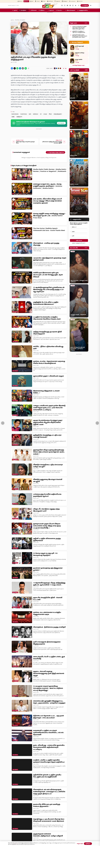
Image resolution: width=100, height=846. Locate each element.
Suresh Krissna (24, 114)
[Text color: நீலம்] (56, 68)
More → (86, 22)
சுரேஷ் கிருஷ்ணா (58, 114)
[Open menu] (90, 5)
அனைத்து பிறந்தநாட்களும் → (79, 65)
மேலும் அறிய (80, 843)
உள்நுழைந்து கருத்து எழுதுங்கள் (56, 152)
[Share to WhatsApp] (17, 68)
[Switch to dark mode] (75, 5)
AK (40, 114)
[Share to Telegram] (20, 68)
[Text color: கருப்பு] (54, 68)
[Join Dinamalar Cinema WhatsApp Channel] (73, 5)
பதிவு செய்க (79, 240)
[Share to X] (15, 68)
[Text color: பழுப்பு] (58, 68)
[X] (65, 5)
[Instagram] (70, 5)
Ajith (30, 114)
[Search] (78, 5)
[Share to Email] (23, 68)
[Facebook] (62, 5)
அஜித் (13, 116)
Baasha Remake (15, 114)
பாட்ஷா (45, 114)
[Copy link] (28, 68)
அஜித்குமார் (19, 116)
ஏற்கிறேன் (88, 843)
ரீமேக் (50, 114)
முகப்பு (12, 20)
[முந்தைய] (2, 423)
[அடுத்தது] (97, 423)
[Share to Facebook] (12, 68)
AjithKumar (35, 114)
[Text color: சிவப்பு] (60, 68)
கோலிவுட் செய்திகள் (20, 20)
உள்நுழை (85, 5)
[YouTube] (67, 5)
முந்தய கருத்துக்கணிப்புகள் (78, 243)
